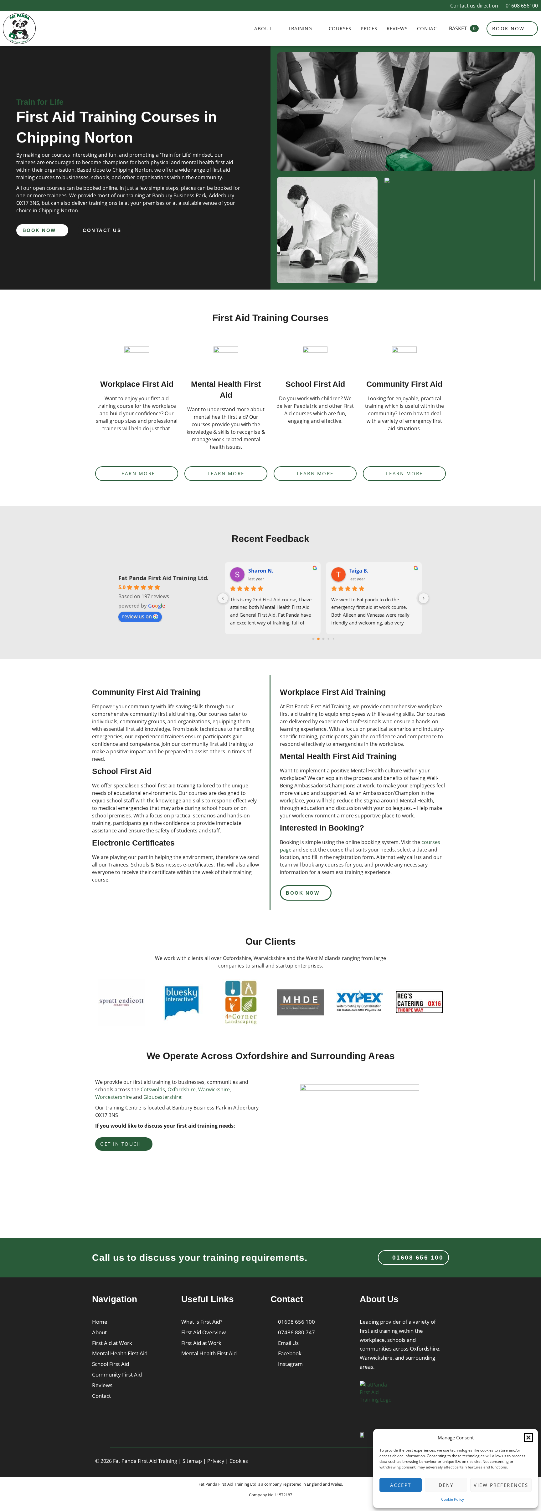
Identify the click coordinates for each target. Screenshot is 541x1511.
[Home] (400, 1400)
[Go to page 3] (328, 638)
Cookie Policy (452, 1499)
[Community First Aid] (404, 358)
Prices (369, 28)
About (263, 28)
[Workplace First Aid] (136, 358)
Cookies (238, 1461)
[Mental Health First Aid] (226, 358)
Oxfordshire (181, 1089)
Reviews (397, 28)
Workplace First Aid (136, 384)
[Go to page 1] (318, 639)
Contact (428, 28)
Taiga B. (358, 570)
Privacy (215, 1461)
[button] (528, 1437)
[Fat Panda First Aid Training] (19, 28)
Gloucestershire (162, 1097)
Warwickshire (214, 1089)
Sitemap (192, 1461)
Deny (446, 1485)
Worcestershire (113, 1097)
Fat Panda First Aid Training (145, 1461)
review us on (137, 616)
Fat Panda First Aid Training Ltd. (163, 578)
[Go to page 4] (333, 638)
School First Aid (315, 384)
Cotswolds (153, 1089)
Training (300, 28)
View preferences (501, 1485)
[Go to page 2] (323, 639)
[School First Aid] (315, 358)
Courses (340, 28)
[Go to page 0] (313, 639)
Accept (400, 1485)
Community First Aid (404, 384)
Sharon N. (260, 570)
